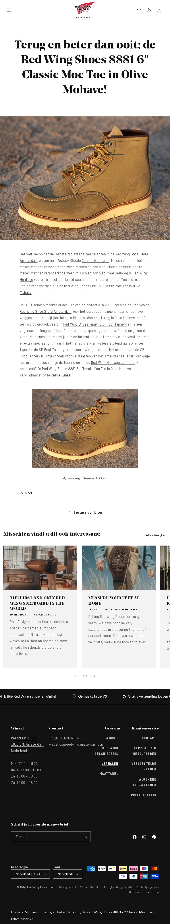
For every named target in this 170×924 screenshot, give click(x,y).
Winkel (112, 738)
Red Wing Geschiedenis (106, 751)
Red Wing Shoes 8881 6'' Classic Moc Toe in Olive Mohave (86, 369)
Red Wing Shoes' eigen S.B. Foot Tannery (95, 324)
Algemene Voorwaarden (144, 782)
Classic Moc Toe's (95, 261)
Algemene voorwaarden (144, 892)
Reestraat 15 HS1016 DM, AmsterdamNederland (27, 745)
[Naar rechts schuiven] (95, 676)
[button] (9, 10)
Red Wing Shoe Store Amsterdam (45, 312)
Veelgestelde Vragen (143, 766)
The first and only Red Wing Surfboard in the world (37, 603)
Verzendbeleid (90, 887)
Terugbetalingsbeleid (118, 887)
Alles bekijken (156, 535)
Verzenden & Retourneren (144, 751)
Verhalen (110, 764)
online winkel (61, 375)
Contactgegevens (147, 887)
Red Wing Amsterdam (40, 887)
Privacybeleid (143, 795)
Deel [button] (28, 493)
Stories (31, 912)
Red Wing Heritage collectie (113, 363)
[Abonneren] (86, 836)
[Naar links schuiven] (75, 676)
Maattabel (109, 773)
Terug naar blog (87, 512)
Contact (149, 738)
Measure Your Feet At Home (113, 601)
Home (15, 912)
